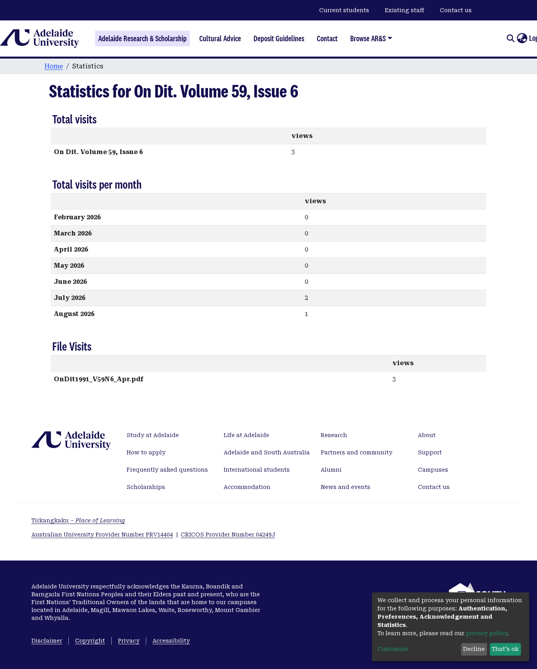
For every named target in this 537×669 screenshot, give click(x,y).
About (427, 435)
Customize (392, 649)
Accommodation (247, 487)
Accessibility (171, 641)
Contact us (456, 10)
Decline (474, 649)
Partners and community (356, 452)
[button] (521, 38)
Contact (327, 38)
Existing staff (404, 10)
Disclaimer (46, 641)
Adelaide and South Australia (267, 452)
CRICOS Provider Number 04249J (228, 534)
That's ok (505, 649)
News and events (345, 487)
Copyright (90, 641)
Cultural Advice (220, 38)
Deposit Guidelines (279, 38)
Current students (344, 10)
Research (334, 435)
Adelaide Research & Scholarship (142, 38)
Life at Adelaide (246, 435)
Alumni (331, 470)
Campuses (433, 470)
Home (53, 66)
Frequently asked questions (167, 470)
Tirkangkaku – (78, 520)
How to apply (146, 452)
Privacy (129, 641)
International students (257, 470)
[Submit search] (510, 38)
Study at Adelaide (153, 435)
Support (430, 452)
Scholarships (146, 487)
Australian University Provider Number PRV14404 (102, 534)
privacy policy (486, 633)
